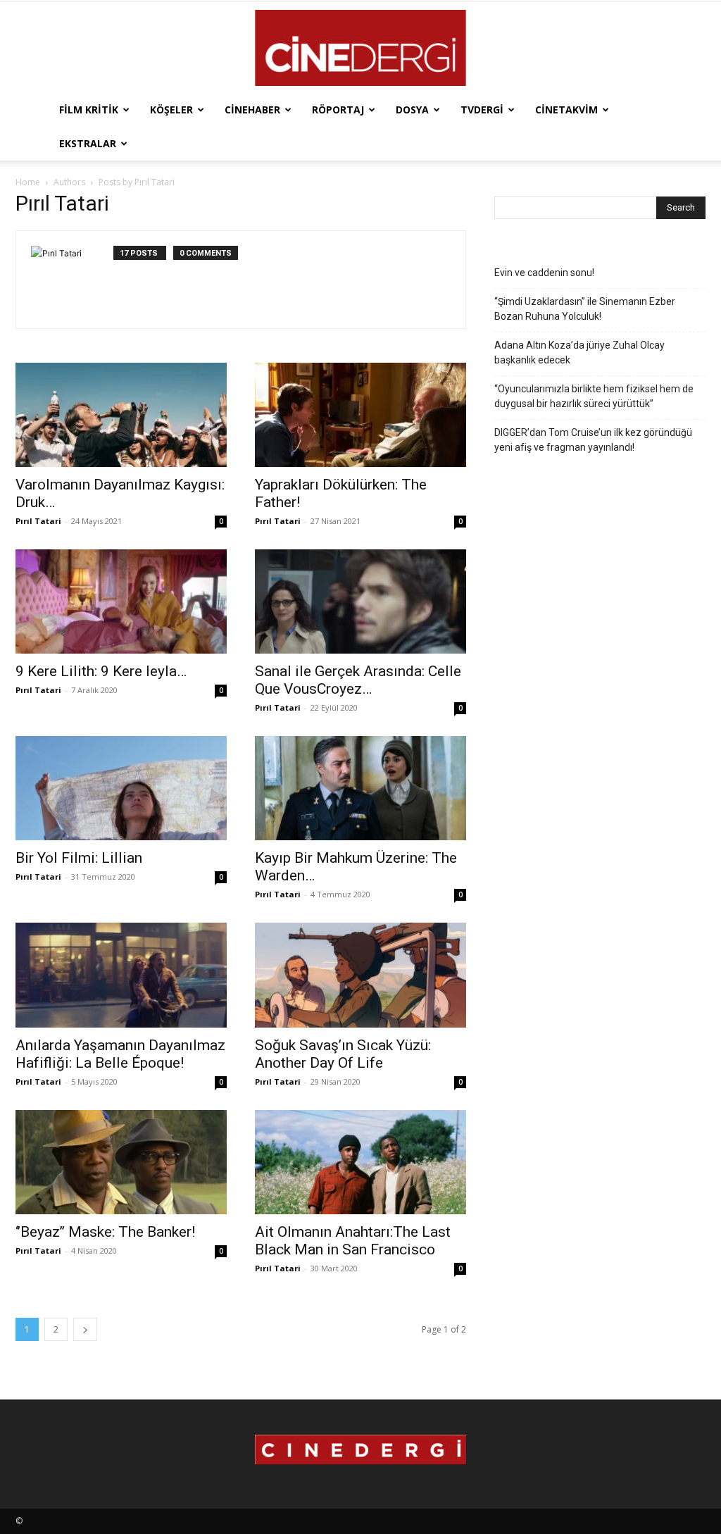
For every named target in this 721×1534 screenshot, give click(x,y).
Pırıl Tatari (38, 521)
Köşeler (171, 109)
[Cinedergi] (360, 48)
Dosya (412, 109)
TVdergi (481, 109)
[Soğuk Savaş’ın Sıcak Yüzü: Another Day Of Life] (360, 975)
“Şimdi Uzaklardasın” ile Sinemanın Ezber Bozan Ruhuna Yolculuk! (584, 309)
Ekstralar (87, 143)
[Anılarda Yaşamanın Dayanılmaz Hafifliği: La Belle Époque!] (121, 975)
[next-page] (85, 1329)
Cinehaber (252, 109)
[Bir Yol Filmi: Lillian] (121, 788)
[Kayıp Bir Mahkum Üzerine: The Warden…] (360, 788)
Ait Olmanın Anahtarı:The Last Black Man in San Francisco (353, 1240)
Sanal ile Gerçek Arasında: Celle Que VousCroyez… (358, 680)
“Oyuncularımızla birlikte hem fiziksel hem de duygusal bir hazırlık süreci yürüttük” (594, 396)
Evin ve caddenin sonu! (544, 272)
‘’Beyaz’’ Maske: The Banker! (105, 1231)
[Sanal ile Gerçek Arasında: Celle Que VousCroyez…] (360, 601)
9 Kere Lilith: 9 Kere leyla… (101, 671)
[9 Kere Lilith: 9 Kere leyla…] (121, 601)
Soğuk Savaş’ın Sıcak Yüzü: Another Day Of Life (343, 1054)
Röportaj (338, 109)
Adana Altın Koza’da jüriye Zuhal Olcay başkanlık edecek (579, 352)
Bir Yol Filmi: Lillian (78, 857)
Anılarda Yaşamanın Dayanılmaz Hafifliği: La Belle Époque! (120, 1054)
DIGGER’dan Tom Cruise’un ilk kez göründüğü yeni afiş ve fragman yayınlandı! (593, 440)
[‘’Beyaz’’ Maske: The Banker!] (121, 1162)
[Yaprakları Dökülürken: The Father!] (360, 415)
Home (27, 182)
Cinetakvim (566, 109)
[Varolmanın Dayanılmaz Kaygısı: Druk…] (121, 415)
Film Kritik (88, 109)
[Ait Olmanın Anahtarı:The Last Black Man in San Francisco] (360, 1162)
